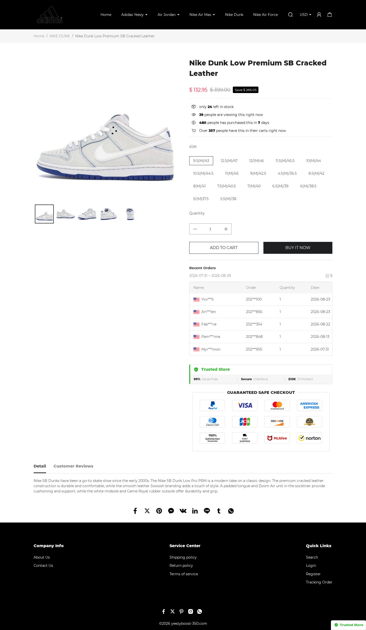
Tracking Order (319, 582)
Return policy (181, 565)
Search (312, 557)
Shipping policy (183, 557)
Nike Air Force (265, 14)
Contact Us (43, 565)
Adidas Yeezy (132, 14)
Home (106, 14)
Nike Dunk (234, 14)
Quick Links (318, 545)
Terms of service (184, 574)
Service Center (185, 545)
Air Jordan (167, 14)
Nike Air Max (200, 14)
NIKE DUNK (60, 36)
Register (313, 574)
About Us (42, 557)
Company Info (49, 545)
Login (311, 565)
